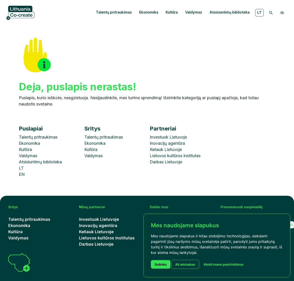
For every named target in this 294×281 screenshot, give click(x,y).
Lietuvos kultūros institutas (175, 155)
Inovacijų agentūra (167, 143)
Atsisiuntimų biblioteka (229, 12)
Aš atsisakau (185, 264)
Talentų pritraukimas (114, 12)
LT (259, 12)
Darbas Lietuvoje (166, 161)
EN (22, 174)
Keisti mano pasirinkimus (223, 264)
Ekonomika (148, 12)
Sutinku (161, 264)
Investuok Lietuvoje (168, 137)
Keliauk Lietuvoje (166, 149)
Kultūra (172, 12)
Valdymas (193, 12)
